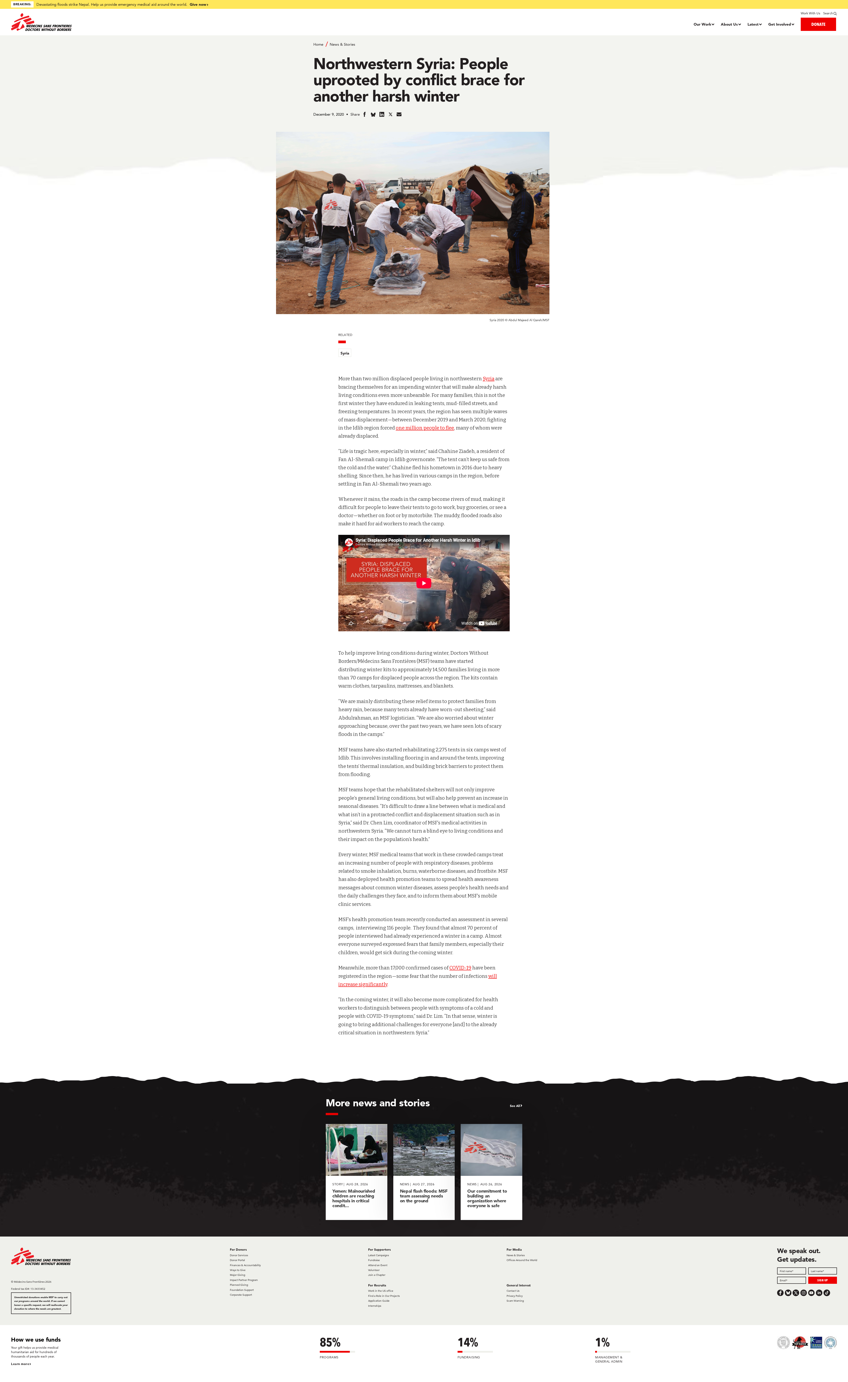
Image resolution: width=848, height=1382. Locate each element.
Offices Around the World (522, 1260)
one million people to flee (425, 428)
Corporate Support (241, 1294)
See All (515, 1106)
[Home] (114, 22)
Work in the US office (380, 1290)
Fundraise (374, 1260)
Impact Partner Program (244, 1280)
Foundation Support (242, 1290)
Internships (374, 1305)
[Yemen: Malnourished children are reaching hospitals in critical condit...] (356, 1172)
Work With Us (810, 13)
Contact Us (513, 1290)
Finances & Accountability (245, 1265)
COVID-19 (460, 968)
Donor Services (239, 1255)
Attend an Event (377, 1265)
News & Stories (342, 44)
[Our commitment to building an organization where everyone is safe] (491, 1172)
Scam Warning (515, 1300)
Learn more (20, 1364)
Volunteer (374, 1270)
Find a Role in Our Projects (384, 1295)
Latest (753, 24)
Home (318, 44)
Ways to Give (238, 1270)
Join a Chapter (376, 1274)
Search (828, 13)
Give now (198, 4)
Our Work (702, 24)
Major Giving (237, 1274)
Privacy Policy (515, 1295)
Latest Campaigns (378, 1255)
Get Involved (779, 24)
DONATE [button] (818, 24)
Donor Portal (237, 1260)
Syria (345, 353)
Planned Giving (239, 1284)
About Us (729, 24)
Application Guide (379, 1300)
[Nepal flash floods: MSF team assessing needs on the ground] (424, 1172)
